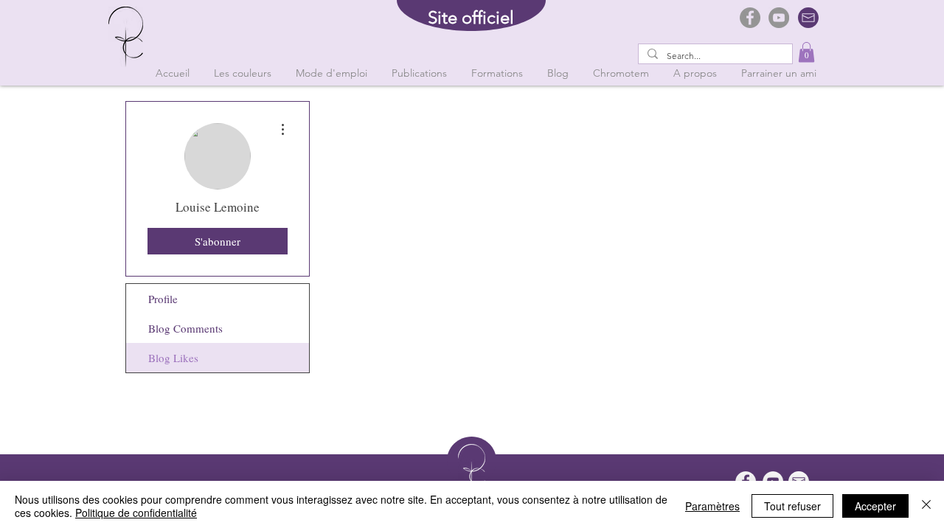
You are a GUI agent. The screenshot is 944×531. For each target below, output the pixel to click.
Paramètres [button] (712, 506)
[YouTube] (778, 17)
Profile (163, 298)
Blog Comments (185, 328)
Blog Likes (173, 357)
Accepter (875, 506)
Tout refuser (792, 506)
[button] (806, 52)
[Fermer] (926, 506)
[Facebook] (750, 17)
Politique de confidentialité (136, 512)
